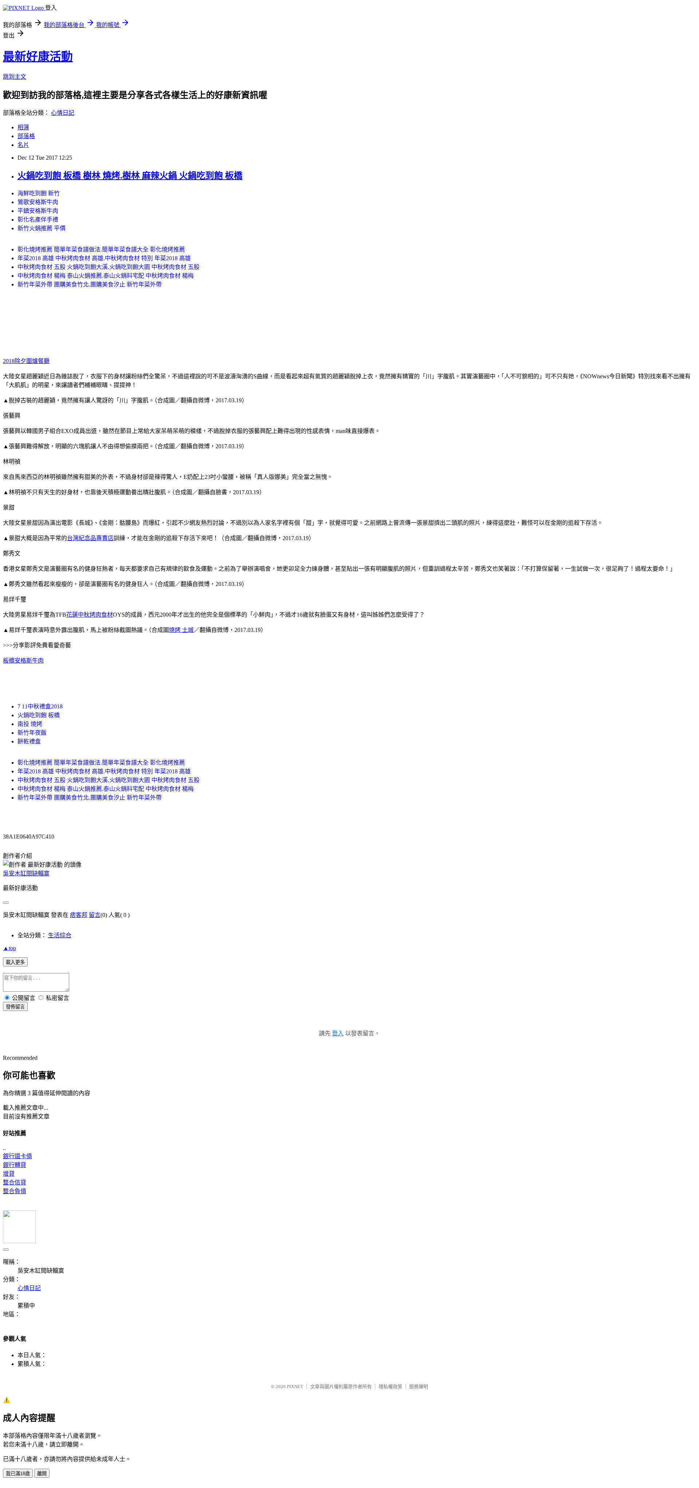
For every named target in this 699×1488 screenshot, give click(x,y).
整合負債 (14, 1191)
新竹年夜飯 (32, 733)
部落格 (26, 136)
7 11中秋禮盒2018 (40, 706)
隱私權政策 (390, 1386)
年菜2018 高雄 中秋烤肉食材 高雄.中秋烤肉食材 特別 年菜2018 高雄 (104, 258)
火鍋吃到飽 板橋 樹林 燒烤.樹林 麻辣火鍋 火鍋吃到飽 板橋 (129, 175)
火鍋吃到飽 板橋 (38, 715)
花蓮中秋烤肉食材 (89, 615)
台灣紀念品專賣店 (90, 538)
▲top (9, 948)
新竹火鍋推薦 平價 (41, 228)
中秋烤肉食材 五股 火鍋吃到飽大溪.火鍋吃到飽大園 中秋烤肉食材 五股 (108, 267)
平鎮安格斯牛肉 (37, 211)
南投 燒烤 (29, 724)
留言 (94, 915)
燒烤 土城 (181, 630)
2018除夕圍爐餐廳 (26, 361)
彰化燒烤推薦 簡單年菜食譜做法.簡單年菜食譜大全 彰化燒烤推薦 (101, 249)
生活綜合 (59, 935)
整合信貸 (14, 1182)
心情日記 (62, 113)
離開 (42, 1473)
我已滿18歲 (18, 1473)
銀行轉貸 (14, 1165)
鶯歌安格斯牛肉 (37, 202)
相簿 (23, 127)
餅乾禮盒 (29, 741)
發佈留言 (15, 1006)
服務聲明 (418, 1386)
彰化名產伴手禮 (37, 219)
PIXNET (295, 1386)
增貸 (9, 1174)
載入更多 (15, 962)
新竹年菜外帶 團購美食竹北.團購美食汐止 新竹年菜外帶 (89, 284)
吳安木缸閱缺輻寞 (26, 873)
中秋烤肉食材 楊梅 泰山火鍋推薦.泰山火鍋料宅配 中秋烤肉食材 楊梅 (105, 276)
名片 (23, 145)
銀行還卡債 (17, 1156)
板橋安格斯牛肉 (23, 660)
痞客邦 (78, 915)
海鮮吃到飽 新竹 (38, 193)
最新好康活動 (38, 56)
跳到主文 (14, 77)
